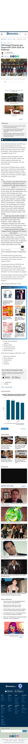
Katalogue (24, 709)
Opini (16, 709)
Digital (16, 695)
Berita (4, 42)
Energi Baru (3, 708)
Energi (24, 39)
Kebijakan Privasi (8, 740)
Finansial (9, 695)
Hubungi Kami (21, 740)
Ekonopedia (24, 695)
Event (2, 723)
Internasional (19, 39)
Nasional (10, 39)
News (23, 706)
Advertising (11, 739)
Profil (23, 699)
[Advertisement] (14, 666)
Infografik (10, 708)
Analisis (9, 709)
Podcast (23, 712)
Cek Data (9, 710)
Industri (14, 39)
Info (2, 715)
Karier (16, 739)
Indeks (2, 716)
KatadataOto (3, 724)
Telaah (16, 708)
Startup (16, 700)
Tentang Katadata (4, 739)
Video (23, 705)
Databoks (3, 722)
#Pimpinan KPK (9, 387)
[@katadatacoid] (18, 736)
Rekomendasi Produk (6, 287)
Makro (9, 696)
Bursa (9, 699)
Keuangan (10, 698)
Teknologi (17, 703)
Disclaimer (15, 740)
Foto (23, 710)
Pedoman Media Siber (22, 739)
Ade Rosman (10, 52)
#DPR (3, 387)
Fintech (16, 699)
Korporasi (10, 700)
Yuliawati (6, 383)
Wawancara (17, 710)
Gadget (16, 702)
